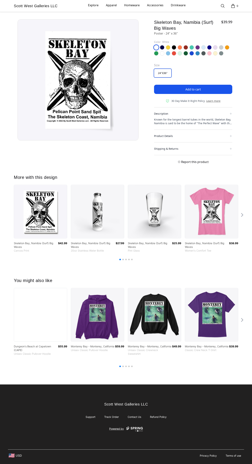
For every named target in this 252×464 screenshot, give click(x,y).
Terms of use (233, 455)
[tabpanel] (78, 79)
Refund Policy (158, 416)
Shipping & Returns (166, 148)
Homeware (132, 5)
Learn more (213, 101)
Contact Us (134, 416)
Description (161, 113)
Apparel (111, 5)
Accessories (155, 5)
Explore (93, 5)
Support (90, 416)
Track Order (111, 416)
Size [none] (157, 65)
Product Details (163, 136)
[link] (40, 211)
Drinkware (178, 5)
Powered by (116, 428)
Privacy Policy (208, 455)
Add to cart (193, 89)
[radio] (162, 73)
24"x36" (163, 73)
